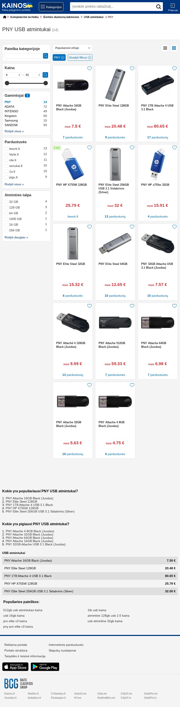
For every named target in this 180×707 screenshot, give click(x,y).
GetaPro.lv (150, 697)
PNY (26, 102)
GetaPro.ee (151, 693)
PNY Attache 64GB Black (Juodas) (29, 537)
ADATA (26, 106)
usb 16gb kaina (14, 615)
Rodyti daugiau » (16, 237)
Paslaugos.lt (58, 697)
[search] (158, 6)
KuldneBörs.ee (106, 697)
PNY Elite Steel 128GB (21, 501)
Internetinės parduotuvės (66, 644)
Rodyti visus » (14, 131)
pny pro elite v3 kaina (18, 626)
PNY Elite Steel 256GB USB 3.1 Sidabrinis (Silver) (40, 511)
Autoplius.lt (34, 697)
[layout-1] (165, 48)
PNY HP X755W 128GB (22, 508)
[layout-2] (174, 48)
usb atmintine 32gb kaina (105, 621)
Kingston (26, 116)
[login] (172, 5)
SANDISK (26, 125)
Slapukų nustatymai (62, 650)
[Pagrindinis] (4, 17)
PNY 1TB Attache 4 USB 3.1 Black (29, 505)
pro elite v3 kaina (15, 621)
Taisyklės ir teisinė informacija (24, 656)
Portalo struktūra (15, 650)
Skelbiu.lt (33, 693)
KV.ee (77, 697)
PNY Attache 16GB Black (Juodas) (29, 498)
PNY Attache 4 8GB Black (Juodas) (30, 531)
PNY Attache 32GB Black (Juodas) (29, 534)
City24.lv (126, 697)
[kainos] (17, 6)
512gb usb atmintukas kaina (22, 610)
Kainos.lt (9, 693)
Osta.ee (102, 693)
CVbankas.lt (58, 693)
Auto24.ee (80, 693)
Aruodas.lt (10, 697)
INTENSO (26, 111)
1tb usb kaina (97, 610)
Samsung (26, 120)
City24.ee (126, 693)
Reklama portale (15, 644)
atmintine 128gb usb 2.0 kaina (109, 615)
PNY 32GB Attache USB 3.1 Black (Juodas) (36, 544)
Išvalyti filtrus (78, 57)
